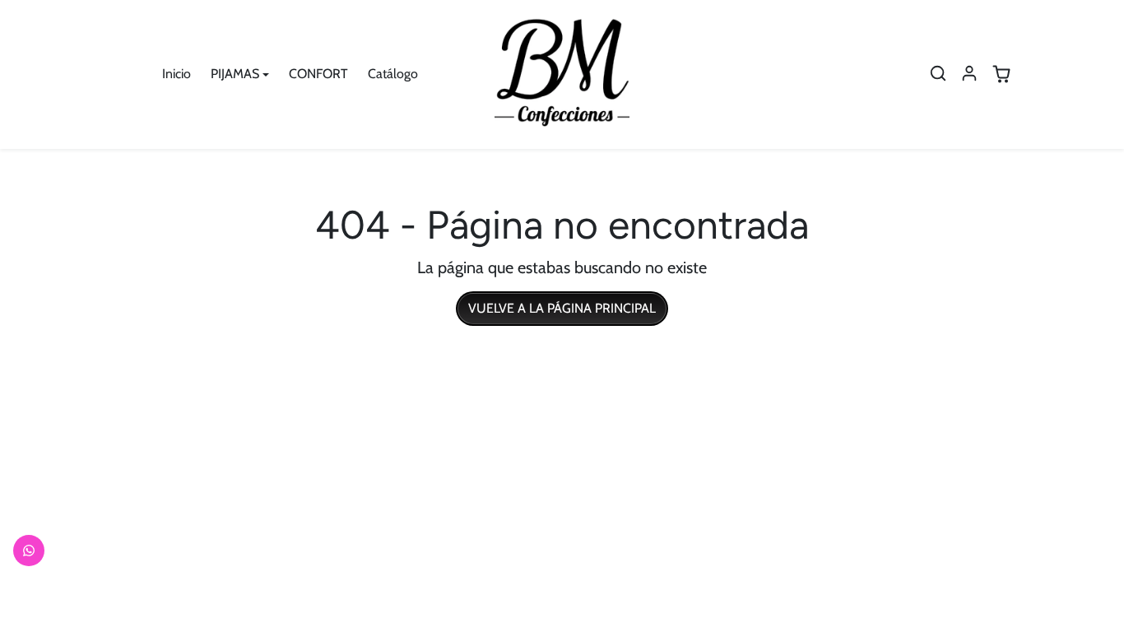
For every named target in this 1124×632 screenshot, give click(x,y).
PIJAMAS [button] (235, 73)
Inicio (176, 73)
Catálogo (393, 73)
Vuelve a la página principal (562, 308)
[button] (938, 73)
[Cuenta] (969, 73)
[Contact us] (28, 550)
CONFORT (318, 73)
